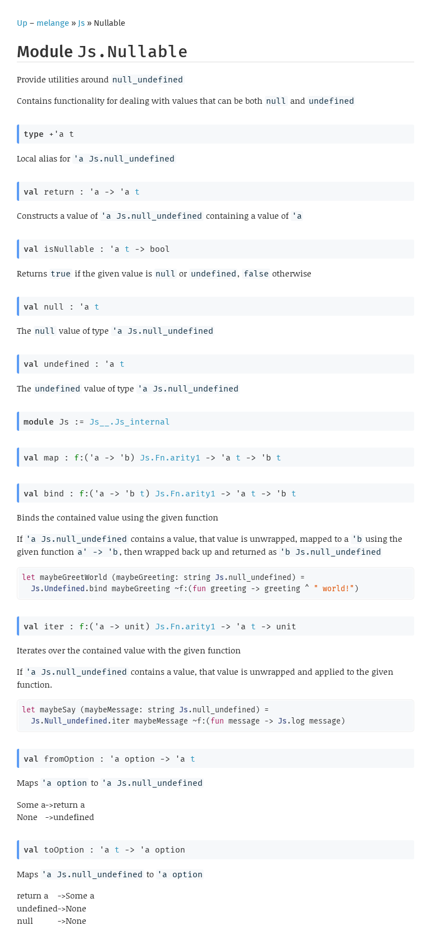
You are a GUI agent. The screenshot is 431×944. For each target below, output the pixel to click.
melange (52, 23)
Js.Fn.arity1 (170, 458)
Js (81, 23)
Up (22, 23)
